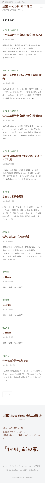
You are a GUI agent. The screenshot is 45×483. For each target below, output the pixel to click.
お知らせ (14, 30)
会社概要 (23, 470)
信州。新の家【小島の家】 (16, 236)
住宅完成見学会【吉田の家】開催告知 (22, 115)
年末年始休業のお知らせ (15, 360)
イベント (6, 30)
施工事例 (6, 272)
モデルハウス (27, 466)
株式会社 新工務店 (25, 477)
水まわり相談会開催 (12, 196)
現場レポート (7, 232)
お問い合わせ (21, 2)
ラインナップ (15, 466)
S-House (6, 304)
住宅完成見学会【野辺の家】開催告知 (22, 34)
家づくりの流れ (12, 470)
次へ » (7, 394)
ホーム (5, 466)
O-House (6, 277)
